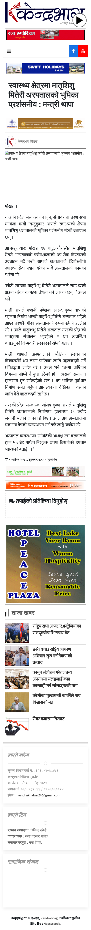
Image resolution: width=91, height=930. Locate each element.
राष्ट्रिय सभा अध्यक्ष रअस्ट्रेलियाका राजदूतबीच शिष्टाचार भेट (57, 629)
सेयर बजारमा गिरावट (48, 719)
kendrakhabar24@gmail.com (39, 795)
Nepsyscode (52, 923)
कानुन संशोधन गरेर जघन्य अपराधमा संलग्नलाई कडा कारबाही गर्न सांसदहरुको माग (55, 679)
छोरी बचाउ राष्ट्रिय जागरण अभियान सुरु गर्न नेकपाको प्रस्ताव (52, 656)
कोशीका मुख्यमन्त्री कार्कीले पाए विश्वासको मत (56, 699)
